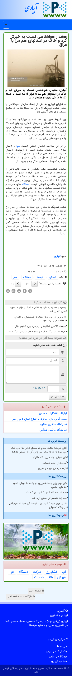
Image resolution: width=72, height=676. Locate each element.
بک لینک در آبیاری (56, 651)
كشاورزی (51, 572)
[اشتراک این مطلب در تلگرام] (30, 291)
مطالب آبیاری (59, 661)
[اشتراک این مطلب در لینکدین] (13, 291)
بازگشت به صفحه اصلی (20, 596)
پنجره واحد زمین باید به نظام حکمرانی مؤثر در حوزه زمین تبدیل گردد (37, 309)
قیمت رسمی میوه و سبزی (52, 468)
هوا (18, 146)
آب (64, 572)
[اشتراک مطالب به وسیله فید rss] (8, 291)
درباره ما (62, 646)
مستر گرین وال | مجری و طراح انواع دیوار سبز (39, 419)
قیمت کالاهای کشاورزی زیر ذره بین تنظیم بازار (40, 326)
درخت (40, 277)
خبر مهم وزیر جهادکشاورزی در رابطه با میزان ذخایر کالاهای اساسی (40, 485)
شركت (36, 572)
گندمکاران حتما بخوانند (54, 463)
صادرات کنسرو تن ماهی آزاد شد (49, 498)
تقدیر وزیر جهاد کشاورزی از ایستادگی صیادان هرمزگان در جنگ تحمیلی (38, 505)
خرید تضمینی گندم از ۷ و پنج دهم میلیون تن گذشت (37, 332)
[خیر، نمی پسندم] (18, 284)
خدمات (39, 577)
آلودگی (52, 277)
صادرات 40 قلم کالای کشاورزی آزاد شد (46, 492)
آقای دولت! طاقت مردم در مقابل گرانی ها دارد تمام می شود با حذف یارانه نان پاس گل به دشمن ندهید (39, 450)
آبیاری (31, 9)
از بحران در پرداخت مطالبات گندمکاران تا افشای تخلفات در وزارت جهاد (40, 318)
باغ (51, 577)
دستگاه (26, 184)
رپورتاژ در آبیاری (58, 656)
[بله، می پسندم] (34, 284)
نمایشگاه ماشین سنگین (53, 424)
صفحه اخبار (35, 591)
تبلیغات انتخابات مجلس (53, 413)
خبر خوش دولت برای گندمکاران (50, 457)
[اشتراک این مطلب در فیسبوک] (24, 291)
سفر (15, 277)
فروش (61, 577)
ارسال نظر (56, 396)
